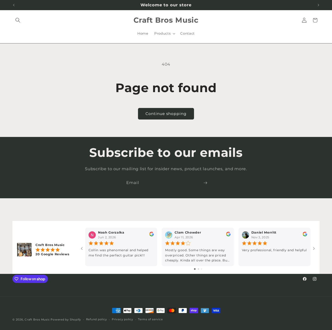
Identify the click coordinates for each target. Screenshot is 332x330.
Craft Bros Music (37, 319)
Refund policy (96, 319)
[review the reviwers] (151, 235)
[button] (17, 20)
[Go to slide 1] (195, 269)
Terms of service (150, 319)
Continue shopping (166, 113)
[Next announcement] (318, 5)
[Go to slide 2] (198, 269)
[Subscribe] (205, 183)
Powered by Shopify (66, 319)
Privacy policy (122, 319)
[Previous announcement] (14, 5)
